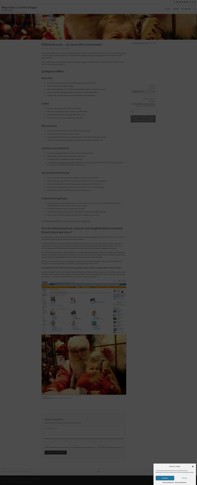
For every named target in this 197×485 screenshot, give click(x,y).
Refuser (184, 478)
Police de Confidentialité (168, 482)
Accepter (165, 478)
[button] (193, 466)
